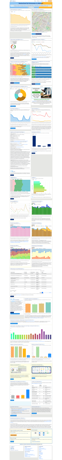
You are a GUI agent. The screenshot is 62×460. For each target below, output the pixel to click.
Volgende (50, 292)
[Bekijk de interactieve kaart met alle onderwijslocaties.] (42, 22)
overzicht (33, 57)
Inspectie (37, 272)
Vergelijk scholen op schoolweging (15, 313)
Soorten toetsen (34, 59)
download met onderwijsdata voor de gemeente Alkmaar (37, 341)
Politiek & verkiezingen (27, 456)
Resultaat (25, 272)
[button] (21, 9)
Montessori (11, 422)
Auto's (25, 452)
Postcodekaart (41, 454)
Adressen (26, 447)
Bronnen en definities (41, 448)
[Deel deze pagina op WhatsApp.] (48, 433)
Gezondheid (26, 453)
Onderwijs (26, 455)
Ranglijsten (40, 450)
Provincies (26, 449)
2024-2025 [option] (15, 43)
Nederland (29, 449)
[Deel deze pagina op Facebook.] (39, 433)
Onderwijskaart (41, 453)
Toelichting (12, 175)
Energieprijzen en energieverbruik (29, 454)
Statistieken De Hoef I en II (14, 323)
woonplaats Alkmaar (21, 410)
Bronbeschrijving (34, 413)
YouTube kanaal (41, 458)
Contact (40, 457)
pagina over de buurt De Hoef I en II (30, 321)
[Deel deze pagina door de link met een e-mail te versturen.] (35, 433)
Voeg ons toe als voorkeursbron (36, 441)
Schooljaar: (11, 43)
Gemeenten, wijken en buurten (28, 448)
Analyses (40, 447)
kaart (21, 412)
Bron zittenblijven (13, 128)
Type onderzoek (13, 272)
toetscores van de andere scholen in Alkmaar (40, 56)
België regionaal (32, 450)
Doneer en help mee (13, 435)
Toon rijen (12, 291)
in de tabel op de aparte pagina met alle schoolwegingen (36, 317)
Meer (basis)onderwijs (13, 415)
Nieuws (40, 449)
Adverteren (40, 456)
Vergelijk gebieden (13, 106)
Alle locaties (12, 400)
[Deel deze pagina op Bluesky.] (44, 435)
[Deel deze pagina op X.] (39, 435)
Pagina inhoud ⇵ (31, 7)
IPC (48, 421)
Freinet (47, 421)
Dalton (45, 421)
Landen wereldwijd (27, 450)
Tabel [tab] (14, 11)
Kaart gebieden (41, 452)
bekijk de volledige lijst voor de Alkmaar (36, 383)
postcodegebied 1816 (34, 151)
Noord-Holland (25, 144)
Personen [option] (33, 203)
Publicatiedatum (33, 272)
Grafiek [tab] (12, 11)
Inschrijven (12, 441)
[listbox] (14, 42)
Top (41, 444)
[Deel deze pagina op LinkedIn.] (44, 433)
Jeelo (49, 421)
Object (42, 272)
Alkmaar (20, 144)
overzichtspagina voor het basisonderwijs (16, 411)
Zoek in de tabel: (42, 270)
